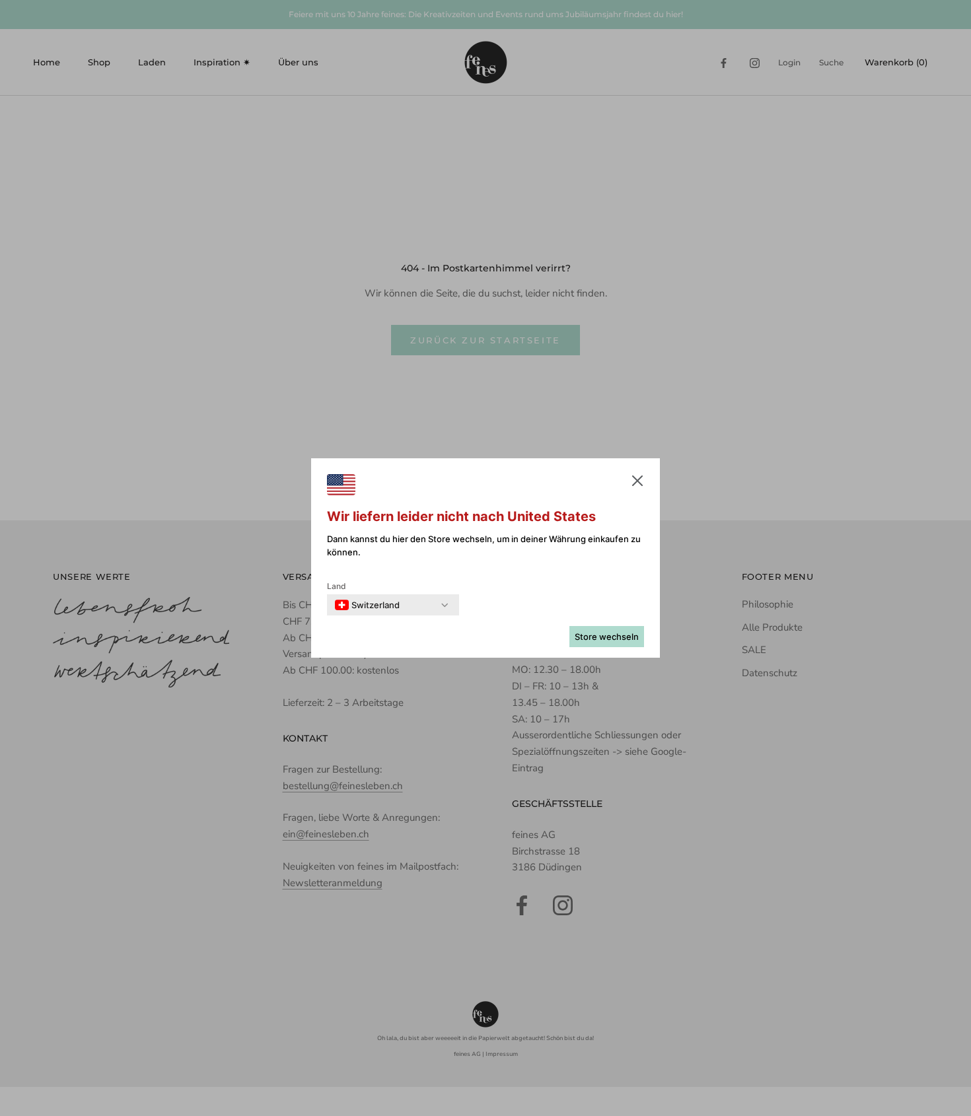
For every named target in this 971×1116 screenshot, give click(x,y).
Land (336, 586)
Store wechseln (607, 636)
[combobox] (367, 604)
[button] (637, 483)
